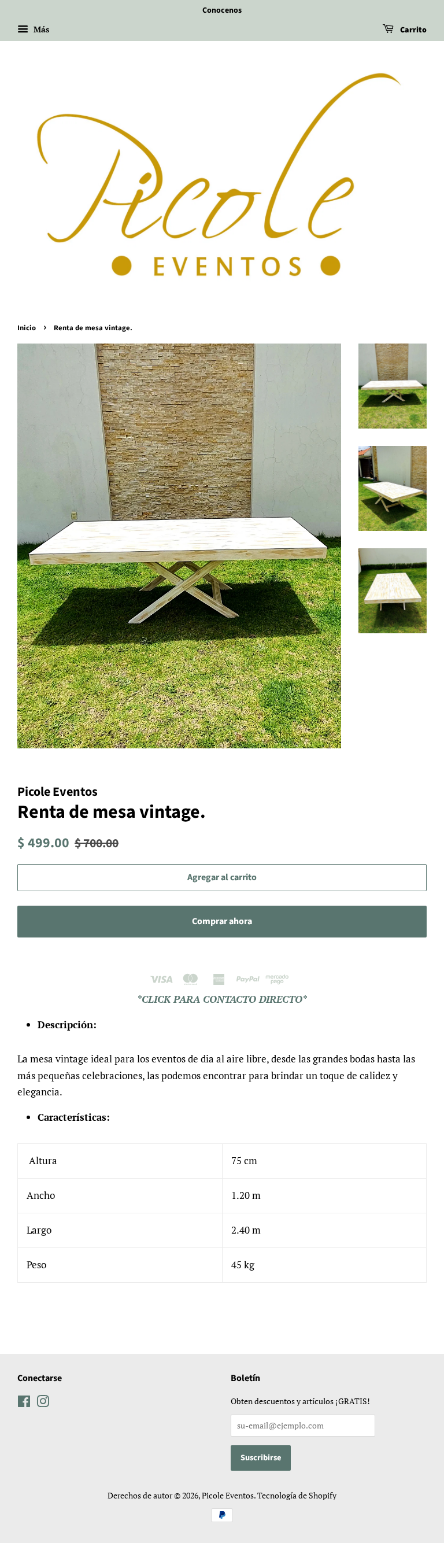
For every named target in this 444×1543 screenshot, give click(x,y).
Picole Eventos (228, 1495)
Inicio (26, 328)
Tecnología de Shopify (296, 1495)
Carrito (412, 30)
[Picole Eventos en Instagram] (42, 1403)
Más (40, 29)
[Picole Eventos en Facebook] (24, 1403)
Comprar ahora (222, 921)
